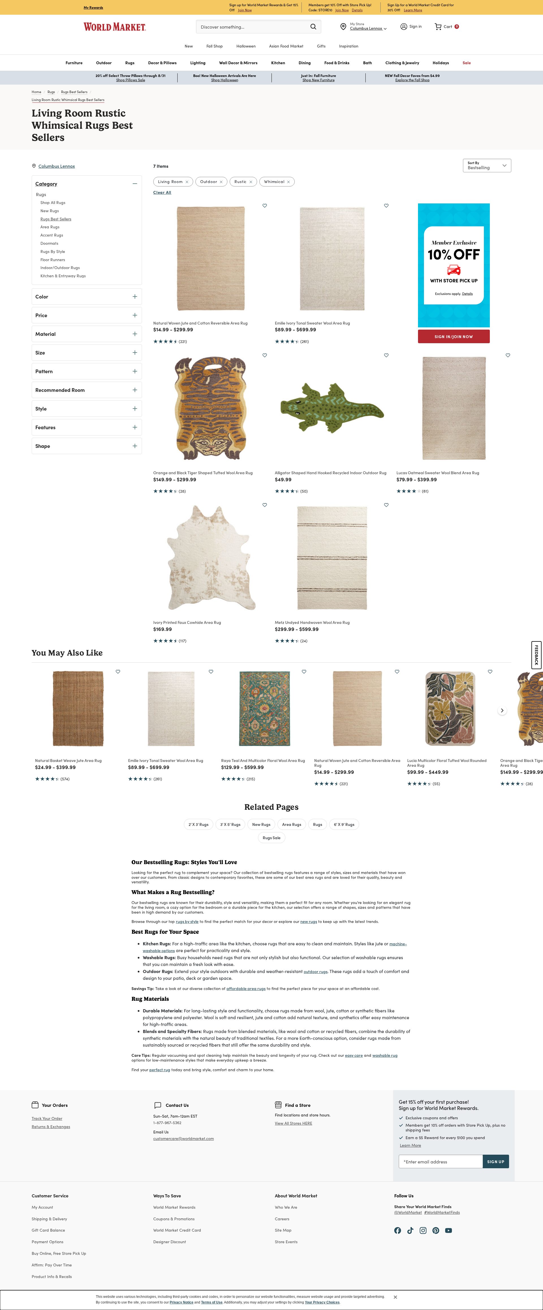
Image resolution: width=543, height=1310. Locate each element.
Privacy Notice (181, 1302)
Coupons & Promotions (174, 1218)
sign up (496, 1161)
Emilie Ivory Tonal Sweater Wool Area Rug (312, 323)
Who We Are (286, 1207)
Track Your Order (47, 1118)
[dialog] (271, 1300)
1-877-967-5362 (167, 1122)
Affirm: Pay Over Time (52, 1265)
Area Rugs (291, 824)
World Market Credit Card (177, 1230)
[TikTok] (410, 1230)
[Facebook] (397, 1230)
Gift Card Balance (48, 1230)
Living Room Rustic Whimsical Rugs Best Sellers (68, 99)
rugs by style (187, 921)
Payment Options (47, 1241)
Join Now (245, 9)
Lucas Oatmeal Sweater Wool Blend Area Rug (438, 472)
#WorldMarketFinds (442, 1212)
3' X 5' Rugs (230, 824)
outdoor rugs (315, 971)
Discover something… (222, 27)
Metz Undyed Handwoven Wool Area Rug (312, 622)
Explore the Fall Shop (412, 79)
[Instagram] (423, 1230)
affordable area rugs (246, 988)
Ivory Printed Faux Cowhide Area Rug (187, 622)
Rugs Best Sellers (74, 91)
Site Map (283, 1230)
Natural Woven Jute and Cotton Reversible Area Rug (200, 323)
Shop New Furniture (319, 79)
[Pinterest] (435, 1230)
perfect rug (159, 1069)
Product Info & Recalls (52, 1276)
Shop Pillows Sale (130, 79)
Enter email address (426, 1162)
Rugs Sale (272, 837)
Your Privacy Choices (322, 1302)
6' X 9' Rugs (344, 824)
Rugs (51, 91)
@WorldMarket (408, 1212)
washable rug (385, 1055)
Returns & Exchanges (51, 1126)
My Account (42, 1207)
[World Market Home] (115, 26)
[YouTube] (448, 1230)
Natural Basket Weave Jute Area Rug (68, 760)
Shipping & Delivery (49, 1218)
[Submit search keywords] (313, 26)
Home (36, 91)
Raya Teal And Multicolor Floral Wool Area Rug (263, 760)
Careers (282, 1218)
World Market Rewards (174, 1207)
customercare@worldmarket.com (183, 1138)
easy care (354, 1055)
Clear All (162, 192)
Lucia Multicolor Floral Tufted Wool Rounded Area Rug (447, 762)
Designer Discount (169, 1241)
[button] (74, 63)
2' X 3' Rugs (198, 824)
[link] (447, 26)
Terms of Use (212, 1302)
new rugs (308, 921)
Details (357, 10)
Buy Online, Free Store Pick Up (59, 1253)
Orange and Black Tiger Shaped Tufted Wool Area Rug (203, 472)
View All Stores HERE (293, 1123)
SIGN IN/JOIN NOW (454, 336)
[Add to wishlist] (264, 205)
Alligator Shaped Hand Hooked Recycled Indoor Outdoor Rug (331, 472)
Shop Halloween (224, 79)
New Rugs (261, 824)
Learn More (413, 9)
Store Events (286, 1241)
